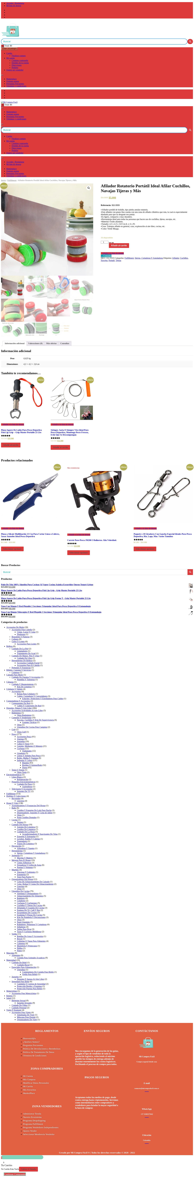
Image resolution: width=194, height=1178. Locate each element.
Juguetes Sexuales (24, 1003)
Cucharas (21, 748)
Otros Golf (21, 732)
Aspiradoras (27, 786)
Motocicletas (11, 991)
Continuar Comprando (14, 1174)
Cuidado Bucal (23, 965)
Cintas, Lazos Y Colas (26, 632)
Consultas (64, 343)
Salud (8, 998)
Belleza (9, 646)
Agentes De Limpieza (26, 827)
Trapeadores (22, 841)
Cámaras (10, 682)
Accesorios (16, 691)
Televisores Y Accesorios (22, 789)
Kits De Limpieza (24, 687)
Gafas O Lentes (18, 641)
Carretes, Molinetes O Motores (29, 746)
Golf (13, 729)
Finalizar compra (19, 56)
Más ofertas (51, 343)
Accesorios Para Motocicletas (24, 993)
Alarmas (20, 739)
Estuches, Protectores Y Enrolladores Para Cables (42, 698)
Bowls (19, 939)
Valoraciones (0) (35, 343)
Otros (19, 725)
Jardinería (16, 855)
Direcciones (17, 65)
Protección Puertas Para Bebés (29, 989)
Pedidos (15, 67)
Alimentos (16, 955)
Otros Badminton (24, 715)
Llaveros (20, 801)
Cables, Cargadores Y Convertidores (32, 696)
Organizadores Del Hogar (22, 879)
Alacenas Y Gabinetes (26, 872)
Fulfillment (11, 180)
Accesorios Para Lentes (26, 644)
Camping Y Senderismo (21, 717)
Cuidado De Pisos (24, 784)
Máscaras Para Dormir (26, 1017)
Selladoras (21, 927)
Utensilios (21, 970)
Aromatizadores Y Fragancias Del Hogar (29, 805)
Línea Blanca (17, 777)
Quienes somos (12, 81)
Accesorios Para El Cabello (28, 665)
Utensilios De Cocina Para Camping (32, 727)
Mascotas (10, 953)
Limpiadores (22, 651)
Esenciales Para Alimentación (24, 967)
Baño (14, 808)
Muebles (15, 870)
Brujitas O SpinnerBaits (32, 765)
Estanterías (21, 874)
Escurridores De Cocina (27, 912)
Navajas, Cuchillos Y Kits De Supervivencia (35, 720)
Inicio (3, 180)
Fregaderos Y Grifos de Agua (29, 865)
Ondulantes (27, 751)
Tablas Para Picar (24, 929)
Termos (20, 822)
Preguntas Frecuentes (15, 84)
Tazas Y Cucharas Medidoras (29, 931)
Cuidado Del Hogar (20, 824)
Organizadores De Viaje (27, 1019)
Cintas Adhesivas (24, 863)
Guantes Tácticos (29, 722)
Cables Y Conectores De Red (29, 706)
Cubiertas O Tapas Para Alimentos (31, 941)
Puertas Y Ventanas (25, 867)
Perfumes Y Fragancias (21, 668)
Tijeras (118, 260)
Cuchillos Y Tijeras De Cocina (29, 905)
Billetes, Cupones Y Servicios (18, 670)
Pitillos (20, 948)
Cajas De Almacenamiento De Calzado (33, 882)
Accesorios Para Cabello (22, 629)
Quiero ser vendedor (14, 70)
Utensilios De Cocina (20, 891)
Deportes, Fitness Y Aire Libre (19, 708)
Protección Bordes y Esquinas (29, 986)
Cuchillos (184, 258)
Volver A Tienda (28, 1169)
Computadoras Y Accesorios (18, 701)
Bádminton (16, 713)
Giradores (21, 753)
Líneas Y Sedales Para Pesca (29, 756)
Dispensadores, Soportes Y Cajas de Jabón (34, 813)
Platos (19, 950)
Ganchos (20, 886)
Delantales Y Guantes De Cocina (30, 908)
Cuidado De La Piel (20, 649)
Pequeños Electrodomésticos (23, 782)
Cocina (15, 820)
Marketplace (11, 79)
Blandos (25, 763)
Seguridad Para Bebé (20, 981)
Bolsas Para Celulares (26, 694)
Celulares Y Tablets (14, 689)
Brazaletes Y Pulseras (20, 637)
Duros (24, 767)
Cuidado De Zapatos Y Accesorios (26, 677)
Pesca (14, 734)
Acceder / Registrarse (15, 3)
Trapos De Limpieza (25, 843)
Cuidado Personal (19, 1008)
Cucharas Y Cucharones (27, 903)
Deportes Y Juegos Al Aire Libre (30, 979)
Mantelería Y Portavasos (27, 946)
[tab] (15, 343)
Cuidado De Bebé (19, 962)
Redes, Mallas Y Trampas (27, 758)
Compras (15, 672)
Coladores (21, 901)
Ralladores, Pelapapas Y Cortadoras (32, 924)
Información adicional (14, 343)
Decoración (16, 846)
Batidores (21, 898)
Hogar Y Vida (12, 803)
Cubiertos (21, 943)
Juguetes (15, 977)
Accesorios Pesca (24, 736)
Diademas (21, 634)
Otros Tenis (22, 772)
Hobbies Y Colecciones (16, 796)
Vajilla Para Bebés (29, 974)
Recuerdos (16, 798)
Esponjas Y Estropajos (26, 836)
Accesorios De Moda (15, 627)
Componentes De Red (21, 703)
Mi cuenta (10, 58)
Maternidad (11, 960)
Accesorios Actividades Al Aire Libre (27, 710)
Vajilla (14, 934)
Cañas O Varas (23, 744)
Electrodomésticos (14, 775)
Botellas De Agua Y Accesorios (30, 936)
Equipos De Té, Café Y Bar (28, 910)
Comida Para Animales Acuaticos (31, 958)
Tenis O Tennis (18, 770)
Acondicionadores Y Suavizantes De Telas (40, 834)
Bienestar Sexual (19, 1000)
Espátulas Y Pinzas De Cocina (29, 915)
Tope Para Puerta (24, 877)
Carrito (9, 53)
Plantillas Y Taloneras (26, 679)
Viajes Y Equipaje (13, 1010)
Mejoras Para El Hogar (21, 860)
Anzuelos (21, 741)
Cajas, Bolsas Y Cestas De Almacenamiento (35, 884)
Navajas (104, 260)
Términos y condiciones (16, 86)
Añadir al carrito (119, 245)
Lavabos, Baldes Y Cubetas (28, 839)
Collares (15, 639)
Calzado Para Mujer (14, 675)
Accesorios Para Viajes (21, 1012)
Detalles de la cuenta (20, 63)
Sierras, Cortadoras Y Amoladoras (149, 258)
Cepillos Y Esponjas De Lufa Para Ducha (34, 810)
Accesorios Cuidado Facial (28, 663)
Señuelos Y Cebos (24, 760)
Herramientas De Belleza (22, 660)
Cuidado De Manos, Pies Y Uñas (25, 656)
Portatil (112, 260)
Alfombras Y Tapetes (25, 848)
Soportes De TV (24, 791)
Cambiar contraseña (20, 60)
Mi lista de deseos (13, 5)
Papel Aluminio (23, 922)
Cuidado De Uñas (24, 658)
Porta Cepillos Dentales (26, 817)
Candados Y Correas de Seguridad (31, 984)
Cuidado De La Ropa (26, 832)
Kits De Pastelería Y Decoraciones (31, 917)
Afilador (175, 258)
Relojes (9, 996)
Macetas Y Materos (25, 858)
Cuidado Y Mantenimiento (23, 684)
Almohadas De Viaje (25, 1015)
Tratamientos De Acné (26, 653)
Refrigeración (22, 779)
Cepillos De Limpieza (26, 829)
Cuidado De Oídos (19, 1005)
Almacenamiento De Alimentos (30, 896)
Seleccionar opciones (12, 549)
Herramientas (17, 851)
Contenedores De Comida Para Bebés (38, 972)
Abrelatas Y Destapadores (27, 893)
